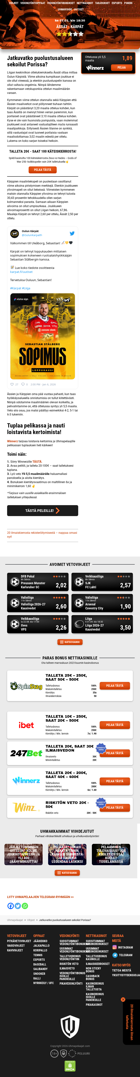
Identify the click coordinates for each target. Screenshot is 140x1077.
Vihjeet (13, 3)
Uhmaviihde (65, 9)
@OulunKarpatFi (32, 235)
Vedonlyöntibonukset (61, 3)
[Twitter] (18, 906)
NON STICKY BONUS (93, 970)
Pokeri (128, 3)
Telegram (125, 955)
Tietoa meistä (121, 970)
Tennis (37, 955)
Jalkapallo (41, 945)
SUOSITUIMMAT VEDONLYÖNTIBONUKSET (75, 942)
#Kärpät (15, 288)
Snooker (39, 973)
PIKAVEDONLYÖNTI (71, 983)
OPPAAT (39, 936)
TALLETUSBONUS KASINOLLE (96, 957)
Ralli (36, 978)
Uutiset (79, 9)
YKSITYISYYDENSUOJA (126, 975)
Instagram (125, 947)
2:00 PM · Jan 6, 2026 (43, 384)
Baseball (39, 964)
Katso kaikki (72, 642)
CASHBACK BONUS (93, 977)
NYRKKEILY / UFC (43, 983)
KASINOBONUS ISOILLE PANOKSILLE (95, 997)
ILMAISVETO (67, 968)
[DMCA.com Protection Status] (70, 1066)
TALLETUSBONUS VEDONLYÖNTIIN (70, 957)
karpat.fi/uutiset (21, 272)
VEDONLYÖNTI (69, 936)
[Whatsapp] (25, 906)
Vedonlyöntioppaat (32, 3)
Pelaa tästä (114, 685)
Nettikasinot (85, 3)
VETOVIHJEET (16, 936)
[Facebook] (10, 906)
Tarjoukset (102, 3)
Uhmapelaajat (15, 920)
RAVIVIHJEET (15, 950)
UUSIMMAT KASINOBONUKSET (97, 950)
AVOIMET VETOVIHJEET (70, 564)
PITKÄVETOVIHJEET (19, 941)
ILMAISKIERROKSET (98, 964)
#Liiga (26, 288)
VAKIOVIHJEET (16, 945)
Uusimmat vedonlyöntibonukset (75, 950)
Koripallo (40, 950)
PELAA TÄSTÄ (42, 170)
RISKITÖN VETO (69, 964)
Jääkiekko (40, 941)
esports (117, 3)
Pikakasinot (94, 1004)
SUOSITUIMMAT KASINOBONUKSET (97, 942)
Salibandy (40, 969)
